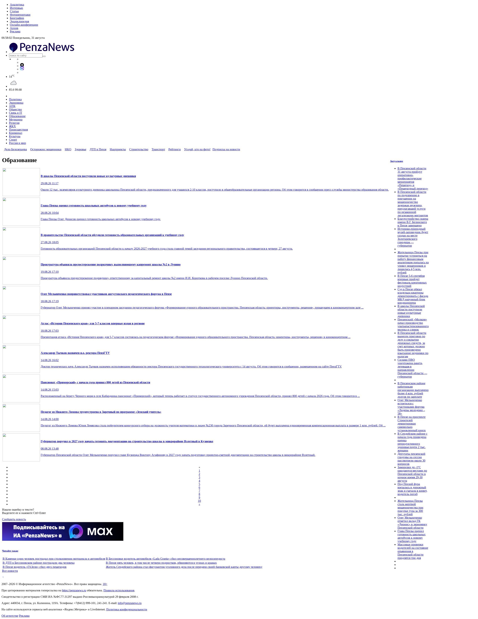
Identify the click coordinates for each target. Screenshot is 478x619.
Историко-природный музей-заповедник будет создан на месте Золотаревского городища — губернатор (413, 237)
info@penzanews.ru (130, 603)
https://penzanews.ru (74, 590)
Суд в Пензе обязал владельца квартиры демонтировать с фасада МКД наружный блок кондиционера (413, 296)
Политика (15, 99)
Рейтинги (174, 149)
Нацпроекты (118, 149)
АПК (12, 106)
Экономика (16, 102)
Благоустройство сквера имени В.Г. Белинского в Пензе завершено (413, 222)
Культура (14, 136)
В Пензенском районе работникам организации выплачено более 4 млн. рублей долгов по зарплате (413, 390)
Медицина (15, 119)
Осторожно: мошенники (45, 149)
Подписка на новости (226, 149)
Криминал (15, 133)
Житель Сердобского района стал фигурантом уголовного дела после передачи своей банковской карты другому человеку (184, 566)
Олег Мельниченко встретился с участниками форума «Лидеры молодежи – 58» (411, 406)
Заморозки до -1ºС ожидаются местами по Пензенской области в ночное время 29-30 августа (412, 474)
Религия (14, 122)
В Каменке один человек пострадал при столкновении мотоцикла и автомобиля (54, 558)
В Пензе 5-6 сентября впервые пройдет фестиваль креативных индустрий (412, 280)
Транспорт (158, 149)
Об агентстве (9, 615)
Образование (17, 116)
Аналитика (17, 4)
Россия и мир (17, 143)
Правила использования (118, 590)
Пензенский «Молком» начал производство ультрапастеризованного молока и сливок (413, 324)
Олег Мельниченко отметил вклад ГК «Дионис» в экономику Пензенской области (412, 522)
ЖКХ (12, 126)
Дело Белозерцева (15, 149)
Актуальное (396, 161)
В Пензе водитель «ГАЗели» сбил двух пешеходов (34, 566)
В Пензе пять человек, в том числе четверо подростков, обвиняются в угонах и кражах (161, 562)
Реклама (15, 31)
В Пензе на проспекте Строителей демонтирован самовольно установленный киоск (412, 423)
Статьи (14, 11)
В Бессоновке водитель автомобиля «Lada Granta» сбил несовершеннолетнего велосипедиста (165, 558)
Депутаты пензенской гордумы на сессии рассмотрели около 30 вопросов (411, 458)
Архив (14, 28)
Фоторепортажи (20, 14)
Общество (15, 109)
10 (199, 500)
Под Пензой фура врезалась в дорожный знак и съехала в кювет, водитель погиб (412, 489)
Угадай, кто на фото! (197, 149)
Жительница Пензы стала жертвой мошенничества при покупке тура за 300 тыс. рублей (410, 507)
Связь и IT (15, 112)
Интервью (16, 8)
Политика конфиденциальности (126, 609)
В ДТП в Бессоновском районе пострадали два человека (39, 562)
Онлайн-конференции (24, 24)
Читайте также (10, 550)
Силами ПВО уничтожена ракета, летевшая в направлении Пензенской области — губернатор (412, 368)
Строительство (138, 149)
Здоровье (80, 149)
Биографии (17, 18)
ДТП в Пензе (98, 149)
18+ (105, 584)
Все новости (10, 570)
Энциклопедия (19, 21)
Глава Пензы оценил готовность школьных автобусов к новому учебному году (412, 536)
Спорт (13, 139)
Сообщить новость (14, 519)
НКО (68, 149)
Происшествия (18, 129)
